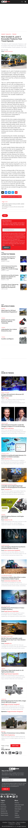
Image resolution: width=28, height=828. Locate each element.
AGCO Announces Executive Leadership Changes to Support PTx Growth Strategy (9, 267)
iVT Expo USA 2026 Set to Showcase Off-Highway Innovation (8, 258)
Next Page (15, 745)
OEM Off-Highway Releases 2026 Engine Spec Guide (12, 517)
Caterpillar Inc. (8, 489)
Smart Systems (5, 392)
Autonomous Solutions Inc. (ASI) (12, 581)
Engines (3, 308)
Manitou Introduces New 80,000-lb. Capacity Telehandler (8, 321)
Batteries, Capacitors (7, 636)
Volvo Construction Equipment (12, 550)
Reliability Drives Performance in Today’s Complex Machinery (12, 608)
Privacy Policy (17, 245)
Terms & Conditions (21, 822)
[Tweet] (12, 192)
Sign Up (6, 247)
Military (3, 731)
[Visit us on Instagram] (20, 752)
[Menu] (25, 1)
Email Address (6, 227)
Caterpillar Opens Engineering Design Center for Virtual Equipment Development (9, 286)
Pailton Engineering (9, 735)
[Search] (22, 1)
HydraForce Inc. (8, 458)
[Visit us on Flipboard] (17, 752)
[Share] (6, 192)
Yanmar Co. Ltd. (8, 519)
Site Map (18, 824)
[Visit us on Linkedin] (10, 752)
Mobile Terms (8, 245)
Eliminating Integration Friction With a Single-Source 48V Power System (13, 701)
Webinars (3, 699)
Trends (14, 34)
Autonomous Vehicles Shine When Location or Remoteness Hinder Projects (13, 578)
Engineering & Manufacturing (9, 484)
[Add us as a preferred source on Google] (16, 192)
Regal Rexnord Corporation (11, 611)
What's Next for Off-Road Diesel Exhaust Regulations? (9, 311)
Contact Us (12, 824)
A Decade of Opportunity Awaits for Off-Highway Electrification (12, 671)
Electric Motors (5, 606)
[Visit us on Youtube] (13, 752)
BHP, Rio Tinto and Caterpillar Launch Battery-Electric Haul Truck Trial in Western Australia (13, 640)
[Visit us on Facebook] (2, 752)
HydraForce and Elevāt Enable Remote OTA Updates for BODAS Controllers (9, 277)
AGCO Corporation (9, 428)
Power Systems (5, 545)
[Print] (2, 192)
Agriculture (4, 423)
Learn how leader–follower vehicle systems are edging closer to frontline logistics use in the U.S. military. (13, 738)
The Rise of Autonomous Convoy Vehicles (13, 733)
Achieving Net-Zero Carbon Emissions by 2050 (9, 330)
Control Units (5, 453)
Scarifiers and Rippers (7, 339)
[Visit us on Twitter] (6, 752)
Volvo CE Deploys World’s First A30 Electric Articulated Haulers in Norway (13, 547)
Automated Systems (6, 575)
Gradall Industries (8, 51)
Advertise (4, 822)
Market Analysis (6, 34)
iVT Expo (6, 398)
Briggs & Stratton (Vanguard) (11, 704)
